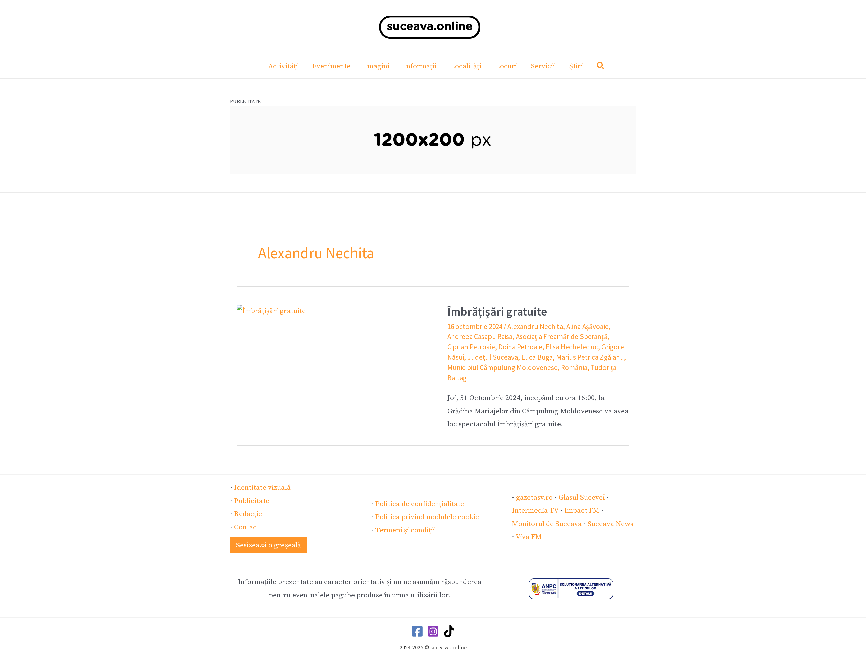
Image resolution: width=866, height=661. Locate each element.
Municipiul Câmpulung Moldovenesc (502, 367)
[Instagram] (433, 631)
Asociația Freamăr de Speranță (562, 336)
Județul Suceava (493, 357)
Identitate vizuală (262, 487)
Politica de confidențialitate (419, 504)
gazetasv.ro (534, 497)
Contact (246, 527)
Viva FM (529, 537)
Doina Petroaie (520, 346)
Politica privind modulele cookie (427, 517)
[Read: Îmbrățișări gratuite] (271, 311)
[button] (601, 67)
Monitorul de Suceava (547, 524)
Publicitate (251, 501)
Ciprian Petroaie (471, 346)
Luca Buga (537, 357)
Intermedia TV (535, 510)
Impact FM (581, 510)
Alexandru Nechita (535, 326)
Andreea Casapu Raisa (479, 336)
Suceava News (610, 524)
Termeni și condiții (405, 530)
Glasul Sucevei (582, 497)
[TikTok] (449, 631)
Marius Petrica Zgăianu (590, 357)
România (574, 367)
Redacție (248, 514)
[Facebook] (417, 631)
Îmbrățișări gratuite (497, 311)
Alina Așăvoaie (587, 326)
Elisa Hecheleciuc (572, 346)
